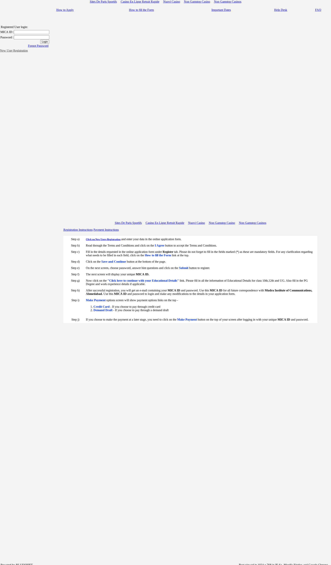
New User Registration (14, 50)
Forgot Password (38, 45)
